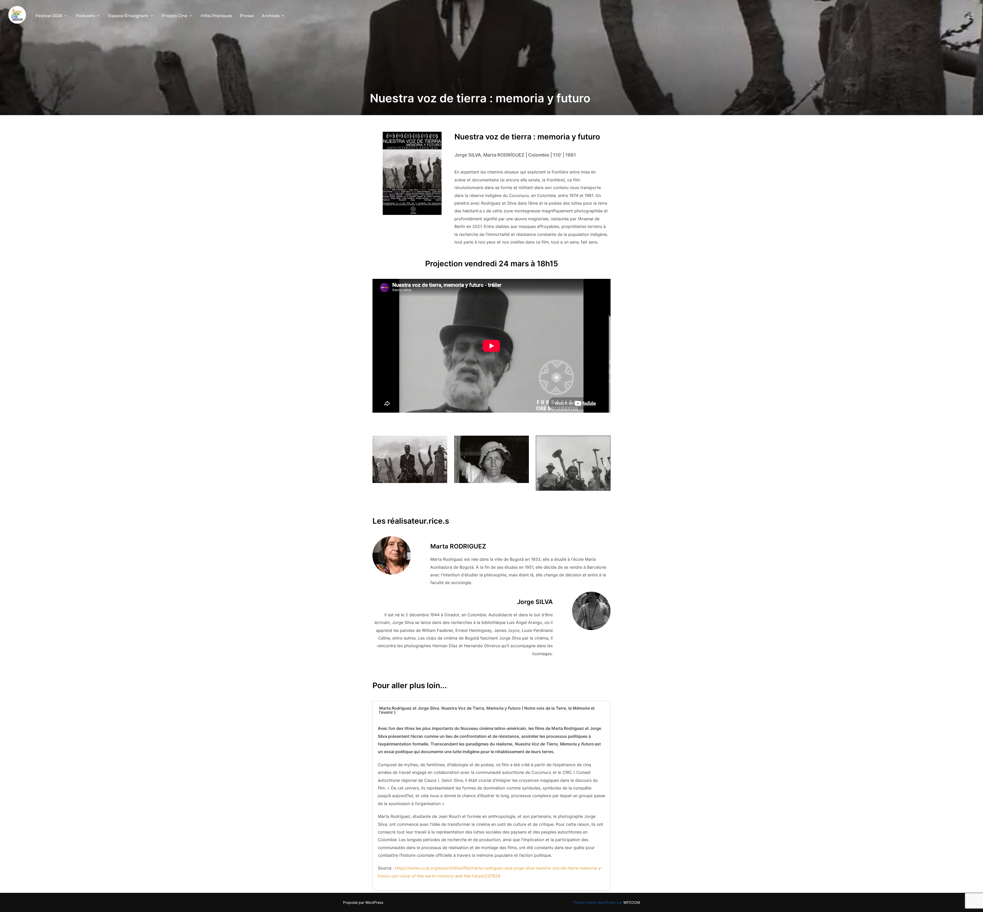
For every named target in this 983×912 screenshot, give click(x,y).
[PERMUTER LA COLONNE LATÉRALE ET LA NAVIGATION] (973, 15)
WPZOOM (631, 902)
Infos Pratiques (216, 15)
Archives (271, 15)
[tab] (491, 710)
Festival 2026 (49, 15)
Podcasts (85, 15)
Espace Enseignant (128, 15)
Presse (247, 15)
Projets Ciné (174, 15)
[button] (378, 464)
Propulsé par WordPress (363, 902)
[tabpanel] (491, 804)
